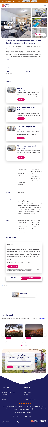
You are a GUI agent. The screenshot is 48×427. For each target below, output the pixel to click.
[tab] (21, 345)
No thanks (34, 1)
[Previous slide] (3, 335)
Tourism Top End (28, 397)
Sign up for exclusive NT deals (8, 392)
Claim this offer (12, 266)
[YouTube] (26, 416)
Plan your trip (30, 5)
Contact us (4, 390)
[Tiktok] (34, 416)
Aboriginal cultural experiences (23, 412)
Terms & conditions (6, 397)
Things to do (23, 5)
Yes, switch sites (26, 1)
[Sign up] (45, 5)
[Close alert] (46, 1)
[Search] (43, 5)
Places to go (17, 5)
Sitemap (4, 399)
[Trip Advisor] (30, 416)
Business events (27, 392)
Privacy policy (5, 394)
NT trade (26, 394)
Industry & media (28, 390)
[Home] (5, 5)
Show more (8, 59)
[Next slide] (45, 335)
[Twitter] (22, 416)
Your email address (10, 360)
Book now (31, 277)
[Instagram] (17, 416)
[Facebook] (13, 416)
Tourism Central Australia (30, 399)
